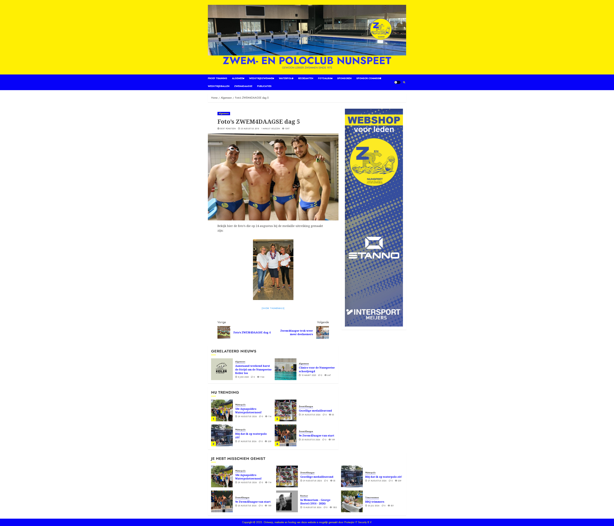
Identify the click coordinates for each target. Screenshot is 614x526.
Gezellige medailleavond (315, 410)
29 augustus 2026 (247, 416)
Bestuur (304, 496)
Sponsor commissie (368, 78)
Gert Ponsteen (228, 129)
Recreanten (305, 78)
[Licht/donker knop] (397, 82)
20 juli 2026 (373, 506)
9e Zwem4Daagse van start (316, 435)
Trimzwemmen (372, 497)
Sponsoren (344, 78)
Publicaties (264, 86)
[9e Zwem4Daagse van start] (285, 435)
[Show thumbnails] (273, 308)
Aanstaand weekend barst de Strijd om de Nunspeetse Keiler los (253, 369)
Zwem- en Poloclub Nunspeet (307, 60)
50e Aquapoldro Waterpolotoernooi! (248, 410)
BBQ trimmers (374, 501)
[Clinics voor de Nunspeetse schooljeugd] (285, 369)
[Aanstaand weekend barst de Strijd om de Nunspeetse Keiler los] (222, 369)
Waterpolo (286, 78)
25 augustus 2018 (250, 129)
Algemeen (238, 78)
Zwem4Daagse (243, 86)
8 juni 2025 (243, 377)
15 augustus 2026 (312, 507)
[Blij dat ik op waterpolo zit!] (222, 435)
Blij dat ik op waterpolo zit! (251, 435)
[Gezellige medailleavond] (285, 410)
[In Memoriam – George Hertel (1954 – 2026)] (287, 501)
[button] (404, 82)
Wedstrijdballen (218, 86)
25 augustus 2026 (311, 440)
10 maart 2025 (309, 375)
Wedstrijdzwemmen (261, 78)
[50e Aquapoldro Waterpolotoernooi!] (222, 410)
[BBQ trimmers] (352, 501)
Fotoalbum (325, 78)
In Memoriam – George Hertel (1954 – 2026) (315, 501)
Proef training (217, 78)
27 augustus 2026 (247, 441)
